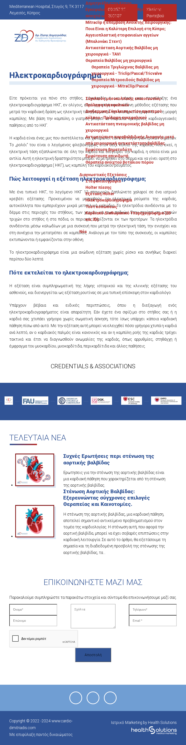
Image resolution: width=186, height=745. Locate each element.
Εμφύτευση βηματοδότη (109, 149)
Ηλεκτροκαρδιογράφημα (109, 200)
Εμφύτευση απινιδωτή (107, 156)
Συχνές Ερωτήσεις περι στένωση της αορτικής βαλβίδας (108, 459)
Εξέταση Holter (100, 194)
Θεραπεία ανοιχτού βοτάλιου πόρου (120, 162)
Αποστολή (93, 655)
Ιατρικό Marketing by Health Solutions (144, 722)
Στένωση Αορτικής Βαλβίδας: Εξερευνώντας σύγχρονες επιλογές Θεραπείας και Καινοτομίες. (106, 497)
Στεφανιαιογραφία (103, 181)
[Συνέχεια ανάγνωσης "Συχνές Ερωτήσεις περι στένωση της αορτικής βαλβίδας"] (34, 485)
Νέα (83, 231)
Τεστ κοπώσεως (101, 206)
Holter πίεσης (99, 187)
